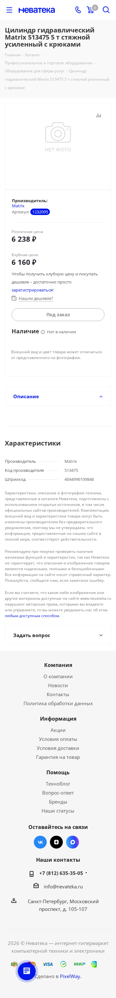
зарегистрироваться (32, 290)
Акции (58, 730)
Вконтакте (40, 842)
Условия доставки (58, 748)
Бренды (58, 801)
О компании (58, 676)
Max (72, 842)
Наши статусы (58, 810)
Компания (58, 665)
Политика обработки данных (58, 703)
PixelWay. (71, 976)
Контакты (58, 694)
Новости (58, 685)
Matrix (18, 206)
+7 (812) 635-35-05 (61, 873)
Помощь (58, 772)
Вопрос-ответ (58, 792)
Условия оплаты (58, 739)
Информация (58, 718)
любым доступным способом (32, 615)
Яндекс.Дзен (56, 842)
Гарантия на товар (58, 757)
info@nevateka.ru (63, 886)
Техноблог (58, 783)
